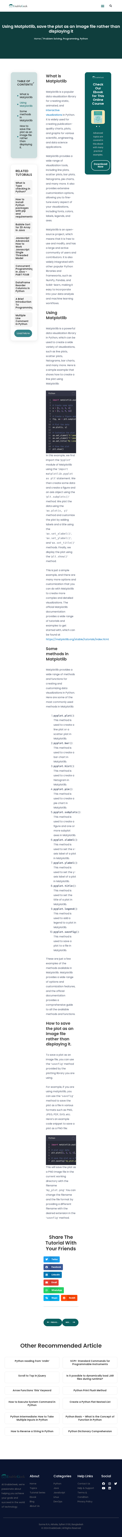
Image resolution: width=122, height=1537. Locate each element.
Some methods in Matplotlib (26, 116)
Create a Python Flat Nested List (90, 1402)
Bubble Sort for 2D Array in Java (23, 227)
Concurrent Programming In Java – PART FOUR (24, 270)
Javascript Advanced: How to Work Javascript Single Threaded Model (22, 248)
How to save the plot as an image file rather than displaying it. (26, 136)
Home (37, 38)
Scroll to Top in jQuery (32, 1375)
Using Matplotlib (26, 104)
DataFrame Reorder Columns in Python (23, 287)
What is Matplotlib (26, 96)
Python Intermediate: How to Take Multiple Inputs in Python (32, 1418)
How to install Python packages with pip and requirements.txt (26, 208)
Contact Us (84, 1483)
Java (56, 1488)
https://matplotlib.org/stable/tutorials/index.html (77, 639)
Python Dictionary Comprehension (90, 1431)
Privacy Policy (85, 1501)
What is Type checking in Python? (23, 187)
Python (84, 38)
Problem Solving (52, 38)
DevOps (58, 1501)
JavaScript (59, 1492)
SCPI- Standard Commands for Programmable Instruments (90, 1362)
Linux (56, 1497)
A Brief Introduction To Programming (24, 303)
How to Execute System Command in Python (32, 1403)
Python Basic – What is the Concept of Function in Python (90, 1418)
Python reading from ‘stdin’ (32, 1361)
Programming (71, 38)
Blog (32, 1501)
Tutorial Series (37, 1492)
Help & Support (86, 1488)
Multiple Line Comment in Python (22, 320)
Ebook (33, 1497)
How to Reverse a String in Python (32, 1431)
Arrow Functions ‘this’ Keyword (32, 1390)
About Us (35, 1506)
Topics (33, 1488)
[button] (102, 5)
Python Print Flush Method (90, 1390)
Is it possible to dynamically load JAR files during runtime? (90, 1377)
